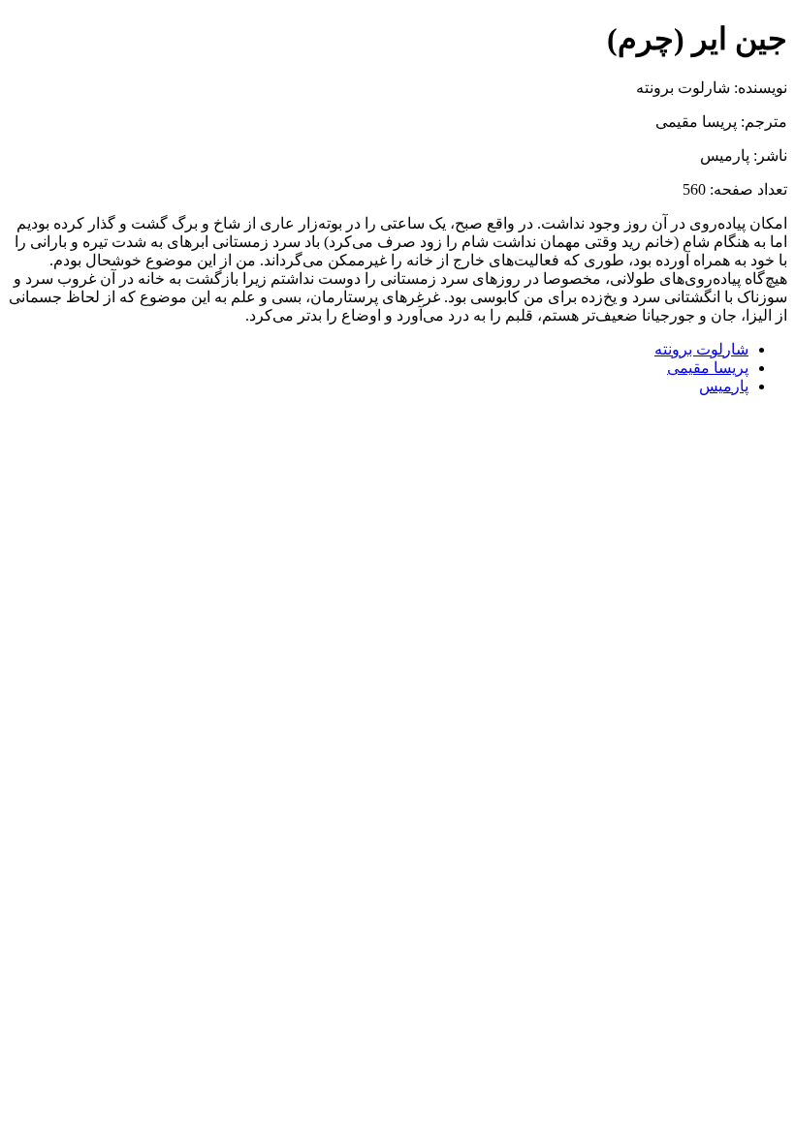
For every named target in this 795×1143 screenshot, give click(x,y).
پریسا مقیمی (707, 367)
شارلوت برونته (701, 349)
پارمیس (723, 386)
